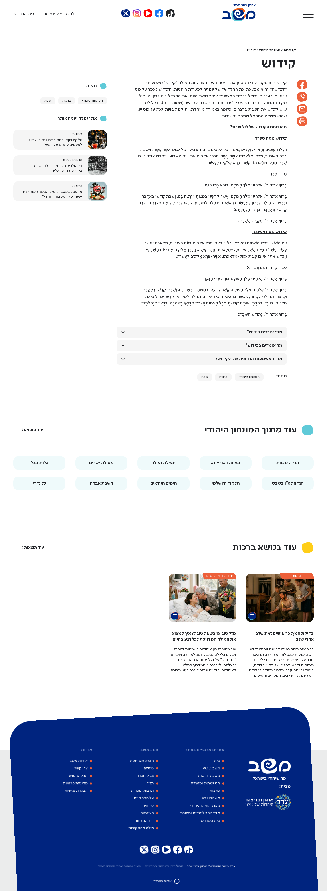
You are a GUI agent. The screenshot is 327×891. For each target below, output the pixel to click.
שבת (204, 377)
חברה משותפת (142, 761)
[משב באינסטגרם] (137, 13)
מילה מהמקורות (141, 828)
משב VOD (211, 768)
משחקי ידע (211, 798)
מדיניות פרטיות (75, 783)
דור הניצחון (145, 821)
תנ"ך (150, 783)
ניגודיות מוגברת (163, 881)
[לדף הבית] (239, 20)
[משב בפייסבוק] (159, 13)
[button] (308, 14)
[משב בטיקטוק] (170, 13)
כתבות (214, 791)
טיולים (149, 768)
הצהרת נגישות (75, 791)
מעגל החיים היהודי (205, 805)
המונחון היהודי (269, 50)
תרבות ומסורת (142, 791)
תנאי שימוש (78, 776)
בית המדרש (210, 821)
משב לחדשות (209, 776)
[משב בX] (126, 13)
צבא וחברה (145, 776)
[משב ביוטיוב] (148, 13)
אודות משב (78, 761)
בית (217, 761)
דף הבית (290, 50)
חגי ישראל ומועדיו (205, 783)
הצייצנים (147, 813)
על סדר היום (144, 798)
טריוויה (148, 805)
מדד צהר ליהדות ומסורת (200, 813)
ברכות (223, 377)
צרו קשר (80, 768)
